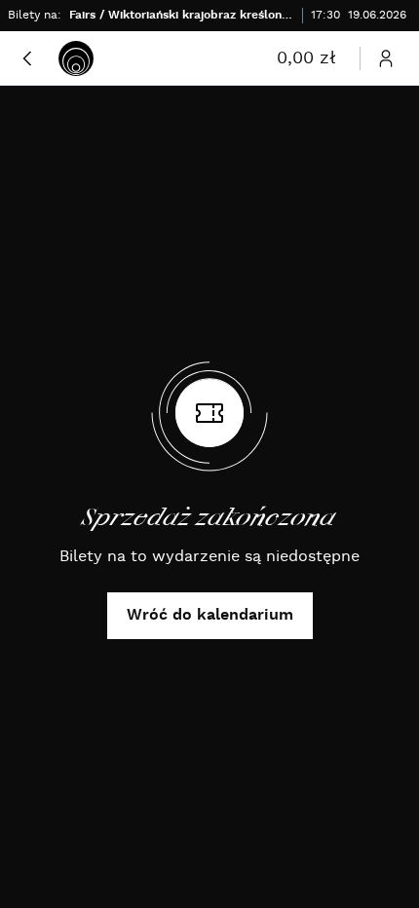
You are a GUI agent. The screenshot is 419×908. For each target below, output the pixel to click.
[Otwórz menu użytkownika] (385, 58)
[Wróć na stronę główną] (76, 58)
